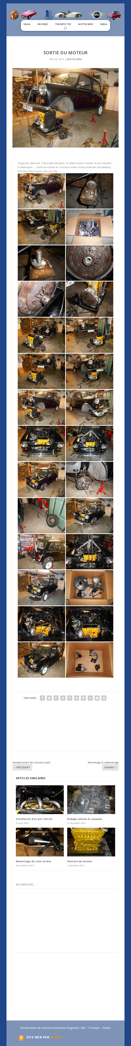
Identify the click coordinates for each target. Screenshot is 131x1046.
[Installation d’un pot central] (40, 799)
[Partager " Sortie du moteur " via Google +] (56, 698)
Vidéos (103, 24)
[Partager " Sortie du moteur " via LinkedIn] (76, 698)
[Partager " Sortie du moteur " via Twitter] (49, 698)
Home (27, 24)
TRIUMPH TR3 (63, 24)
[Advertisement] (65, 728)
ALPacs (56, 1037)
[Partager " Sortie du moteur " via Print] (103, 698)
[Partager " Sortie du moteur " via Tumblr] (63, 698)
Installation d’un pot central (34, 819)
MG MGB (43, 24)
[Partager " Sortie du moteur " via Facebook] (42, 698)
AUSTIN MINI (85, 24)
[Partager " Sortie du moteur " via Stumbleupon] (90, 698)
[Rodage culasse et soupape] (91, 799)
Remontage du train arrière (33, 861)
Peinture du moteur (79, 861)
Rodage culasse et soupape (84, 819)
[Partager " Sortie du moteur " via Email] (97, 698)
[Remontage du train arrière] (40, 842)
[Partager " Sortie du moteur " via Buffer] (83, 698)
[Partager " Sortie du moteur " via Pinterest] (69, 698)
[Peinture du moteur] (91, 842)
